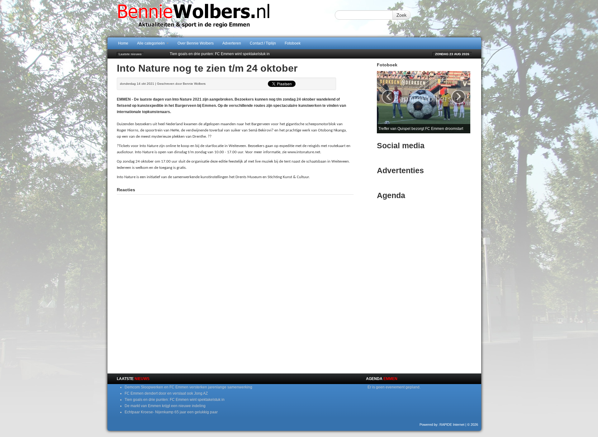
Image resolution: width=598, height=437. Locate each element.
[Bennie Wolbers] (213, 18)
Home (123, 43)
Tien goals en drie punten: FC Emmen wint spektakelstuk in (220, 54)
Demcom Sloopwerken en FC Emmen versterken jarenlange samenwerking (188, 387)
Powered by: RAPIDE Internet (442, 424)
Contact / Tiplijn (263, 43)
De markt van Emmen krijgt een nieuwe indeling (165, 406)
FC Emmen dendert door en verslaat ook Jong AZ (166, 393)
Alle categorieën (151, 43)
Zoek (401, 15)
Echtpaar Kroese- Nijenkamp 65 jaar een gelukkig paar (171, 412)
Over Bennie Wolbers (196, 43)
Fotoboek (293, 43)
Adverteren (231, 43)
